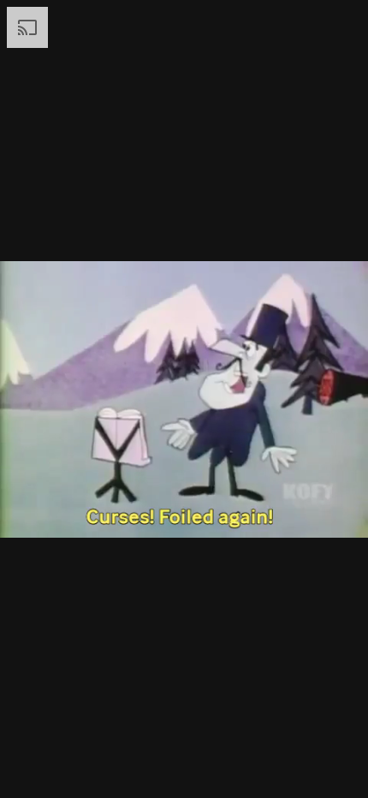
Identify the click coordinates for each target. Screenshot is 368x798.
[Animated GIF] (184, 399)
